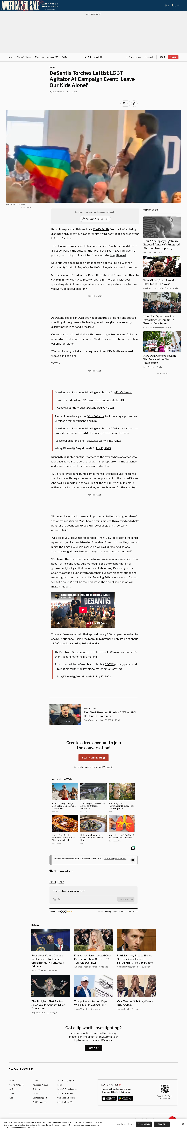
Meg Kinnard (118, 255)
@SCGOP (108, 664)
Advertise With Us (40, 1085)
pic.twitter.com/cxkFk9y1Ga (108, 400)
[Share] (134, 103)
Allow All (161, 1124)
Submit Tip (94, 1048)
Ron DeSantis (101, 229)
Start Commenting (93, 757)
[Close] (183, 1124)
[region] (93, 1124)
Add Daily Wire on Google (97, 219)
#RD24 (86, 400)
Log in (109, 767)
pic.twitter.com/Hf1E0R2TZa (104, 440)
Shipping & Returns (65, 1093)
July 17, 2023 (106, 407)
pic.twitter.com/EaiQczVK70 (105, 668)
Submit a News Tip (65, 1102)
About (35, 1080)
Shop (11, 1093)
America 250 (52, 57)
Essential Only (144, 1124)
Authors (36, 1089)
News (11, 57)
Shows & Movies (24, 57)
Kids (11, 1098)
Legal (59, 1085)
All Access (39, 57)
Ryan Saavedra (56, 91)
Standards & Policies (66, 1098)
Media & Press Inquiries (67, 1089)
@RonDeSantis (123, 392)
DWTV (64, 57)
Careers (36, 1093)
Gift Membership (40, 1102)
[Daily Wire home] (93, 57)
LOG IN (162, 57)
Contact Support (40, 1098)
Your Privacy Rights (65, 1080)
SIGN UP (173, 57)
